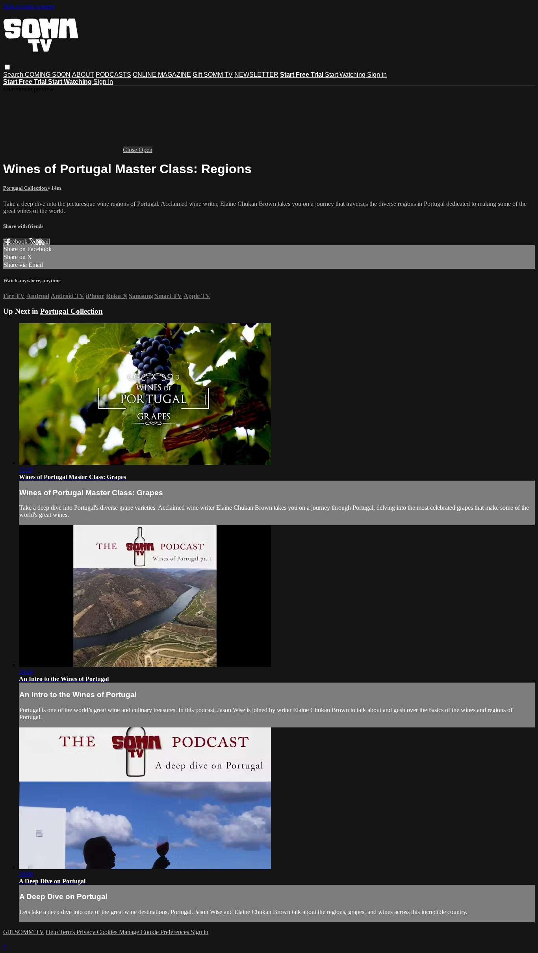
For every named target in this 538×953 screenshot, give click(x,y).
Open (145, 149)
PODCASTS (113, 74)
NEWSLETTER (256, 74)
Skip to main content (28, 6)
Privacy (86, 932)
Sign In (103, 81)
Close (131, 149)
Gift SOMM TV (213, 74)
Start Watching (346, 74)
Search (14, 74)
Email (42, 241)
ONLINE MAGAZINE (162, 74)
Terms (67, 932)
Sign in (377, 74)
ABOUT (83, 74)
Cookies (108, 932)
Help (52, 932)
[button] (7, 67)
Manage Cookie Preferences (155, 932)
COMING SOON (47, 74)
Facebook (16, 241)
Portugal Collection (25, 188)
